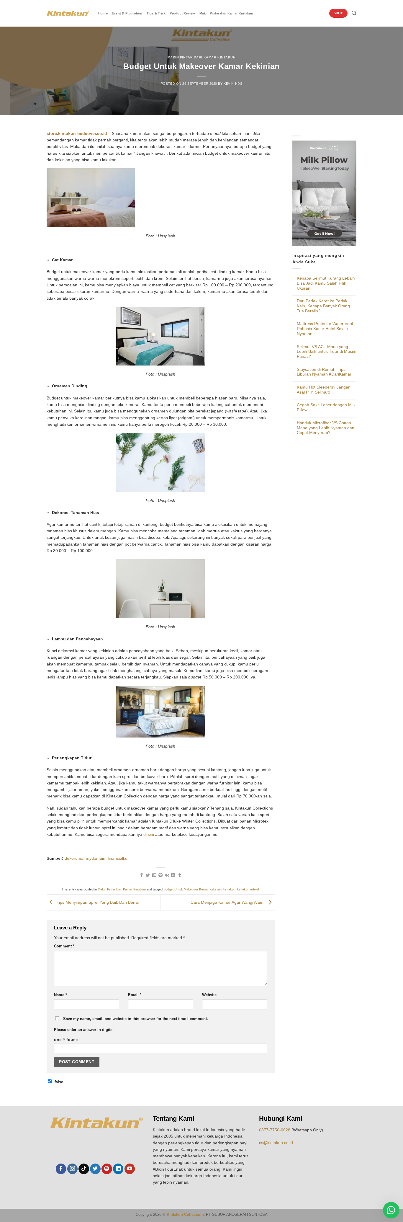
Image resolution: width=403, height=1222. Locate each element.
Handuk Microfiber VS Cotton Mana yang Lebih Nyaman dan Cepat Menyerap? (325, 427)
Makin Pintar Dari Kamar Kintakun (202, 57)
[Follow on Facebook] (61, 1169)
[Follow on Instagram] (72, 1169)
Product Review (182, 13)
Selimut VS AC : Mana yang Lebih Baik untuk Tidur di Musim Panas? (326, 351)
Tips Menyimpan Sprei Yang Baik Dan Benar (97, 902)
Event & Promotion (127, 13)
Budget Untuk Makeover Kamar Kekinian (192, 889)
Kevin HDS (233, 83)
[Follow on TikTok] (83, 1169)
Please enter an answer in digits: (84, 1030)
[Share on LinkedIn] (173, 875)
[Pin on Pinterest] (160, 875)
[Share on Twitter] (148, 875)
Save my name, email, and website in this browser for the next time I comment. (135, 1019)
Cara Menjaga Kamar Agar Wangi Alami (228, 902)
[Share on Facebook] (142, 875)
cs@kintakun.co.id (276, 1142)
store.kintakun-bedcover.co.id (77, 133)
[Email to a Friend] (154, 875)
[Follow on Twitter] (95, 1169)
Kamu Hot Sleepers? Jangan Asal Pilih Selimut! (323, 389)
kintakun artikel (248, 889)
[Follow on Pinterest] (106, 1169)
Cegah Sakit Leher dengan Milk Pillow (326, 407)
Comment (64, 946)
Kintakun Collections (186, 1215)
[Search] (354, 13)
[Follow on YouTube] (129, 1169)
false (59, 1082)
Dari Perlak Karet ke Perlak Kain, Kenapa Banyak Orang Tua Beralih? (323, 305)
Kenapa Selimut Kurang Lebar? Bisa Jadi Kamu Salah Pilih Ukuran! (326, 283)
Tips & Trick (156, 13)
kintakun (229, 889)
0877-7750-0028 (274, 1130)
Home (103, 13)
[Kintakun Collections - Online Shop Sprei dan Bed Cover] (68, 13)
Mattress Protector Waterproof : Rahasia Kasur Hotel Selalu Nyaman (326, 328)
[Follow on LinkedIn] (118, 1169)
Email (134, 995)
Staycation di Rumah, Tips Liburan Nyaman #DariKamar (324, 372)
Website (209, 995)
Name (60, 995)
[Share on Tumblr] (179, 875)
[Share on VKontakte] (167, 875)
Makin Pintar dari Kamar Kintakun (226, 13)
